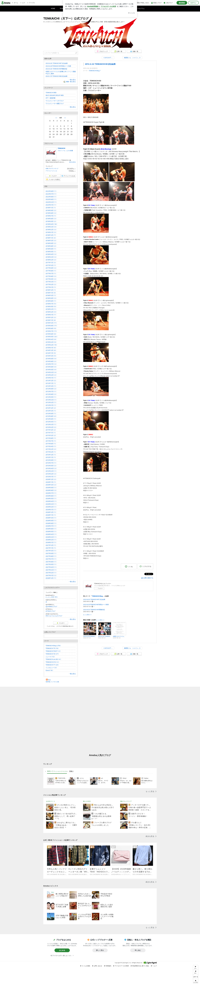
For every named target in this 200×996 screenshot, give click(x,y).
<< (56, 118)
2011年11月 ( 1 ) (51, 433)
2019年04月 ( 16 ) (51, 224)
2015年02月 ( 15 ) (51, 345)
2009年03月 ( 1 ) (51, 504)
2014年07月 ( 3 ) (51, 364)
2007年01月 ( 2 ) (51, 575)
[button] (195, 981)
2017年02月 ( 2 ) (51, 284)
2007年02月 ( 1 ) (51, 573)
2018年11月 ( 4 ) (51, 238)
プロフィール (61, 150)
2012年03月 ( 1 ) (51, 424)
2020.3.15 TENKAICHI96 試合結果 (56, 76)
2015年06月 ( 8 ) (51, 334)
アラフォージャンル (51, 171)
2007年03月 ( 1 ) (51, 570)
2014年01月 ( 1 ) (51, 378)
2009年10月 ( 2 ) (51, 485)
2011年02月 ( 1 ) (51, 452)
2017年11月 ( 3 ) (51, 262)
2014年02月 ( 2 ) (51, 375)
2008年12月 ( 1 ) (51, 512)
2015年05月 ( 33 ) (51, 336)
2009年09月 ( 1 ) (51, 487)
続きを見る (72, 162)
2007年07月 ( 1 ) (51, 559)
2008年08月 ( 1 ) (51, 523)
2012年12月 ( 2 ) (51, 408)
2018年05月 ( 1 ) (51, 251)
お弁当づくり (50, 801)
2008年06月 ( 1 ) (51, 529)
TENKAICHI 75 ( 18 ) (52, 648)
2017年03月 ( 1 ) (51, 282)
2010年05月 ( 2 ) (51, 466)
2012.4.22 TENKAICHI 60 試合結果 (100, 64)
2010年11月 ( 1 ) (51, 457)
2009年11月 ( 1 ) (51, 482)
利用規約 (108, 966)
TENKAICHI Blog (94, 71)
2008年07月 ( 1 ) (51, 526)
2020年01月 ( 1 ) (51, 205)
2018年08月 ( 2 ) (51, 246)
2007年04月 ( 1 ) (51, 567)
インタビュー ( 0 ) (51, 667)
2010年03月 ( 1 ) (51, 471)
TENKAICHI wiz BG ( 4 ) (53, 659)
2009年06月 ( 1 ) (51, 496)
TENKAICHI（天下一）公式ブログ (66, 18)
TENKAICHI (61, 148)
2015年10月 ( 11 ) (51, 323)
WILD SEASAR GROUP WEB (55, 95)
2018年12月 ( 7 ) (51, 235)
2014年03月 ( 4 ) (51, 372)
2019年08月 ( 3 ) (51, 213)
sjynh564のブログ (51, 606)
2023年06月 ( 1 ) (51, 197)
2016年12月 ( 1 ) (51, 290)
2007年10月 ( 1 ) (51, 551)
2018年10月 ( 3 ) (51, 240)
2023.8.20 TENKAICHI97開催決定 (94, 609)
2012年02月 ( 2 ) (51, 427)
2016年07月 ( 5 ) (51, 304)
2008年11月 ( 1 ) (51, 515)
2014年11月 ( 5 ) (51, 353)
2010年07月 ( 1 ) (51, 463)
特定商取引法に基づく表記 (140, 966)
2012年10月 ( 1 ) (51, 411)
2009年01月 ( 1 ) (51, 509)
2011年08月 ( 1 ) (51, 438)
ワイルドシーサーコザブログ (55, 101)
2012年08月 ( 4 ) (51, 416)
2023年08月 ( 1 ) (51, 191)
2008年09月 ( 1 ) (51, 520)
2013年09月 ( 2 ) (51, 389)
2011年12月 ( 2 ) (51, 430)
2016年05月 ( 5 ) (51, 306)
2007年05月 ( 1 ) (51, 564)
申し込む (138, 950)
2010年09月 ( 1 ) (51, 460)
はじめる (62, 950)
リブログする (146, 566)
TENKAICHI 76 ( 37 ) (52, 654)
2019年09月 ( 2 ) (51, 210)
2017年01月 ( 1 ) (51, 287)
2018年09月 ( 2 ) (51, 243)
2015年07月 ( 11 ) (51, 331)
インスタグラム (140, 8)
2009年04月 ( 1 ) (51, 501)
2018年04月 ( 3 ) (51, 254)
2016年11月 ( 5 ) (51, 293)
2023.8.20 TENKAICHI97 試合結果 (94, 599)
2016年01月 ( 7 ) (51, 315)
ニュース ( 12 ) (50, 657)
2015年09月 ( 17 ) (51, 326)
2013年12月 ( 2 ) (51, 380)
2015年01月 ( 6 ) (51, 348)
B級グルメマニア (126, 801)
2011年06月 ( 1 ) (51, 443)
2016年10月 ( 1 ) (51, 295)
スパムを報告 (86, 966)
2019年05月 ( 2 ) (51, 221)
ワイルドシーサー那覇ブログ (55, 103)
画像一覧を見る (71, 81)
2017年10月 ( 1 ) (51, 265)
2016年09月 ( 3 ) (51, 298)
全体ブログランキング (52, 168)
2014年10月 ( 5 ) (51, 356)
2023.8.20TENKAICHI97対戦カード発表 (96, 604)
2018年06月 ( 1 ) (51, 249)
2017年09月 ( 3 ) (51, 268)
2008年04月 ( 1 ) (51, 534)
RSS (49, 680)
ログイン (193, 3)
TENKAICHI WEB (51, 92)
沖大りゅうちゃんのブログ (54, 616)
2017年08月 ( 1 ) (51, 271)
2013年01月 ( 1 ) (51, 405)
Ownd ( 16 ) (49, 670)
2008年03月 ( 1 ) (51, 537)
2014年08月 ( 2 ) (51, 361)
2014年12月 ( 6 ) (51, 350)
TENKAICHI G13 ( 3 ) (52, 662)
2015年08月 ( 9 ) (51, 328)
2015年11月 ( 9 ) (51, 320)
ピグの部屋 (70, 150)
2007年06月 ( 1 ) (51, 562)
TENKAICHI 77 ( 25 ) (52, 665)
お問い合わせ (98, 966)
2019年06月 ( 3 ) (51, 218)
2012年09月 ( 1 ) (51, 413)
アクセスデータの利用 (122, 966)
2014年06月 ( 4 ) (51, 367)
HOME (53, 8)
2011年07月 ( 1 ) (51, 441)
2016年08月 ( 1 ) (51, 301)
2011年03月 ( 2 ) (51, 449)
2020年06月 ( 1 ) (51, 199)
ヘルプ (155, 966)
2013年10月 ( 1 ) (51, 386)
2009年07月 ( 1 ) (51, 493)
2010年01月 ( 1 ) (51, 476)
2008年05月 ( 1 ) (51, 531)
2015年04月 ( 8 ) (51, 339)
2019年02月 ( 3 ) (51, 229)
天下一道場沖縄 (50, 98)
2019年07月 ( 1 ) (51, 216)
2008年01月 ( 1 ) (51, 542)
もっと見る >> (87, 614)
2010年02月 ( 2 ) (51, 474)
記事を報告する (148, 578)
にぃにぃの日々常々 (52, 597)
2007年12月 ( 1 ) (51, 545)
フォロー (100, 588)
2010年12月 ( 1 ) (51, 455)
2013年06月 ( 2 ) (51, 394)
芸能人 (71, 771)
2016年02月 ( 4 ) (51, 312)
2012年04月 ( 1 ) (51, 422)
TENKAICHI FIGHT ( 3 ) (53, 651)
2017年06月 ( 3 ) (51, 276)
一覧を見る (72, 80)
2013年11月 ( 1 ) (51, 383)
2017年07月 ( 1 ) (51, 273)
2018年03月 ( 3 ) (51, 257)
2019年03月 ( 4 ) (51, 227)
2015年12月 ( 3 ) (51, 317)
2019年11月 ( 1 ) (51, 208)
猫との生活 (87, 801)
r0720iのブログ (50, 611)
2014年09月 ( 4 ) (51, 358)
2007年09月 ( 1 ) (51, 553)
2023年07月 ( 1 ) (51, 194)
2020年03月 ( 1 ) (51, 202)
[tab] (57, 771)
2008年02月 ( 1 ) (51, 540)
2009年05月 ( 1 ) (51, 498)
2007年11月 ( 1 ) (51, 548)
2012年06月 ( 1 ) (51, 419)
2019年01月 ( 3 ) (51, 232)
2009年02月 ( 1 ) (51, 507)
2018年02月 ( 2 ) (51, 260)
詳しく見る (100, 950)
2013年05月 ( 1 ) (51, 397)
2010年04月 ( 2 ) (51, 468)
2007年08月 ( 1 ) (51, 556)
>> (65, 118)
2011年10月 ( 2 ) (51, 435)
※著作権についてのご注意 (52, 681)
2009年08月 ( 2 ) (51, 490)
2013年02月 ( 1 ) (51, 402)
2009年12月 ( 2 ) (51, 479)
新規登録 (182, 3)
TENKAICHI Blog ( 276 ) (53, 645)
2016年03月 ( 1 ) (51, 309)
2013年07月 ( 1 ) (51, 391)
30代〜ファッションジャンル (57, 771)
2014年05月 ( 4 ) (51, 369)
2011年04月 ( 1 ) (51, 446)
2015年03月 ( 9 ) (51, 342)
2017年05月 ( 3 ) (51, 279)
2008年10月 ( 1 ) (51, 518)
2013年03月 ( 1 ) (51, 400)
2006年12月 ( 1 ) (51, 578)
